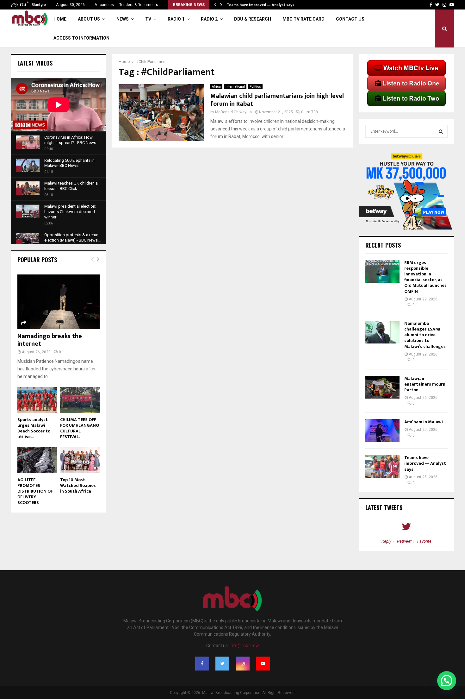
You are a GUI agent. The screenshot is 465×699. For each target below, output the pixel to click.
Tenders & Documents (138, 5)
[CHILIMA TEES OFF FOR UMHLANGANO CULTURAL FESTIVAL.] (80, 400)
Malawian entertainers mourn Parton (424, 384)
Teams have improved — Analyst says (261, 5)
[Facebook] (202, 664)
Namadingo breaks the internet (49, 340)
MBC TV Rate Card (303, 19)
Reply (386, 541)
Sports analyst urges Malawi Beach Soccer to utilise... (33, 428)
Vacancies (104, 5)
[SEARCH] (441, 131)
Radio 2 (209, 19)
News (122, 19)
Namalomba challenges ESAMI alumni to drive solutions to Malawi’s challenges (425, 335)
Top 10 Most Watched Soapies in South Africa (78, 485)
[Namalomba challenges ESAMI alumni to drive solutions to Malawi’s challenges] (382, 332)
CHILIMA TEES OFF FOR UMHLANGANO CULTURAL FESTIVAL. (79, 428)
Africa (216, 86)
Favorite (424, 541)
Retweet (404, 541)
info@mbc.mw (244, 645)
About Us (89, 19)
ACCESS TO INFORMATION (81, 38)
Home (59, 19)
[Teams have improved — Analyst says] (382, 466)
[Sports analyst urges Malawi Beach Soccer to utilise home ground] (37, 400)
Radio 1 (176, 19)
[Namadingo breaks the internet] (58, 301)
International (235, 86)
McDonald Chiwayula (233, 112)
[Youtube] (263, 664)
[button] (446, 680)
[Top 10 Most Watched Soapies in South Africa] (80, 460)
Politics (255, 86)
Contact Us (350, 19)
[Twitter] (222, 664)
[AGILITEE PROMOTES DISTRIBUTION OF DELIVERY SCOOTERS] (37, 460)
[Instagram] (243, 664)
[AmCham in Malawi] (382, 430)
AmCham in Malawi (423, 421)
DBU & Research (252, 19)
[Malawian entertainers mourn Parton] (382, 387)
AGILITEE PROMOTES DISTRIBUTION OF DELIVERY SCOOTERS (35, 491)
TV (148, 19)
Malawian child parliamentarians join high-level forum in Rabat (277, 100)
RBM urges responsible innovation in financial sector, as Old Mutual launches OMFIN (425, 277)
